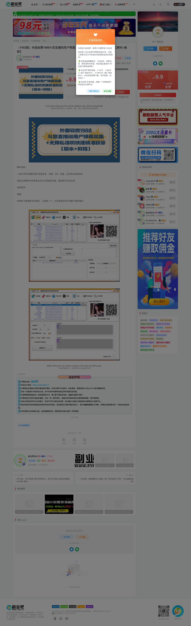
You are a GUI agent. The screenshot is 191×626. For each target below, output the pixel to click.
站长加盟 (107, 91)
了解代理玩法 (93, 91)
